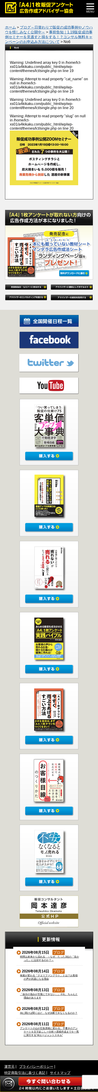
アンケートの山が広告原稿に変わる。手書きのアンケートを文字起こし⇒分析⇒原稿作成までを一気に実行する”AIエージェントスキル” (49, 1031)
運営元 (9, 1066)
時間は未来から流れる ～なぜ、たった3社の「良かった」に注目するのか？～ (49, 958)
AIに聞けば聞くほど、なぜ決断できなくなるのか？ (48, 1013)
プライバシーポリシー (36, 1066)
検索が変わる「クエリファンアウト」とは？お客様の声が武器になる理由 (49, 977)
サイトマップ (60, 1073)
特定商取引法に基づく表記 (24, 1073)
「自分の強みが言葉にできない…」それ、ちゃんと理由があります (49, 996)
